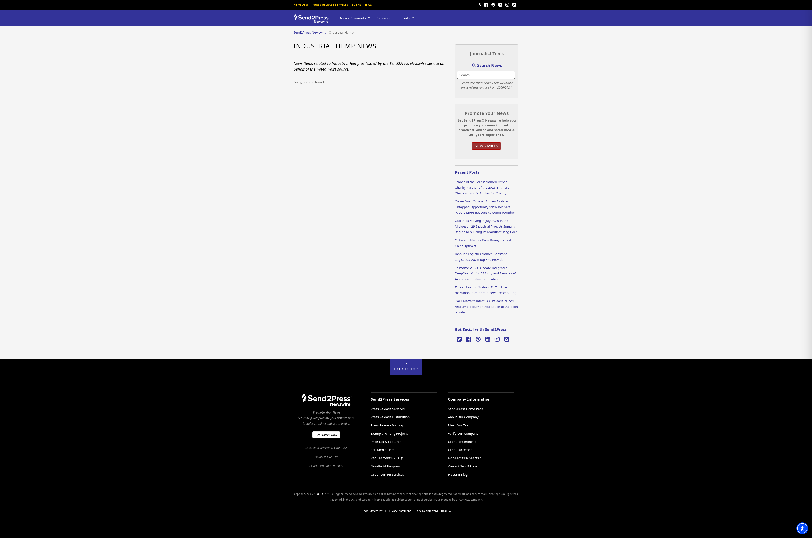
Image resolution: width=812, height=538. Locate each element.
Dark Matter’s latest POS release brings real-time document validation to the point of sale (486, 306)
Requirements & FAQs (387, 458)
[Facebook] (486, 4)
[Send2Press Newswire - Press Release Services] (313, 20)
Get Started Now (326, 435)
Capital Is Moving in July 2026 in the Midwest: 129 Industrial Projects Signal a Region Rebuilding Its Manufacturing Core (486, 226)
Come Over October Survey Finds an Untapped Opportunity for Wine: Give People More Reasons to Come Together (485, 206)
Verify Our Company (463, 433)
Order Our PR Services (387, 474)
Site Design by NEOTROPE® (434, 511)
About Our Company (463, 417)
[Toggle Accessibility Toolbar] (802, 528)
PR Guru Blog (458, 474)
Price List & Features (386, 442)
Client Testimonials (462, 442)
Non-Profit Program (385, 466)
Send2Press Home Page (466, 409)
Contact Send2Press (462, 466)
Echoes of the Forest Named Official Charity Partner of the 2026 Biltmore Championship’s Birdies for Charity (482, 187)
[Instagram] (507, 4)
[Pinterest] (493, 4)
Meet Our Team (459, 425)
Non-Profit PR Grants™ (464, 458)
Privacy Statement (400, 511)
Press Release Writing (387, 425)
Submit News (362, 5)
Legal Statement (372, 511)
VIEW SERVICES (486, 146)
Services (384, 18)
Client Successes (460, 450)
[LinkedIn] (500, 4)
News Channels (353, 18)
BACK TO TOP (406, 369)
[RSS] (514, 4)
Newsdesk (301, 5)
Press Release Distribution (390, 417)
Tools (405, 18)
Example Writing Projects (389, 433)
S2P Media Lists (382, 450)
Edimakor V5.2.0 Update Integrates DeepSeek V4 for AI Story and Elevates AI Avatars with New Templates (485, 273)
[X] (459, 339)
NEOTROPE (320, 494)
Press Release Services (330, 5)
